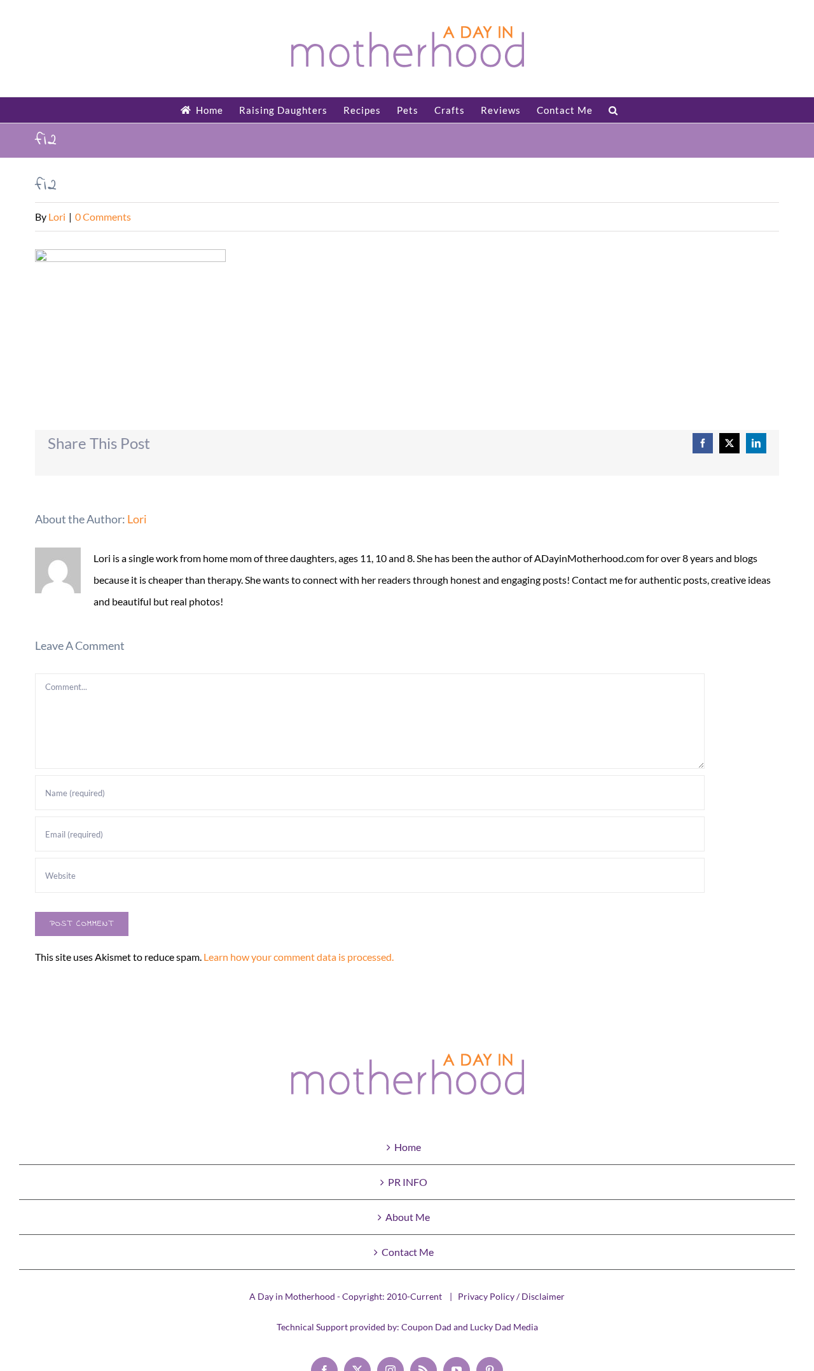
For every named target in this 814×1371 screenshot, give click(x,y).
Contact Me (408, 1252)
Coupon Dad (426, 1326)
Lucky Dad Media (504, 1326)
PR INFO (407, 1182)
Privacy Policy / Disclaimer (511, 1296)
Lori (57, 216)
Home (407, 1147)
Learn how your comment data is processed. (299, 957)
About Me (407, 1217)
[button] (613, 110)
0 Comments (103, 216)
